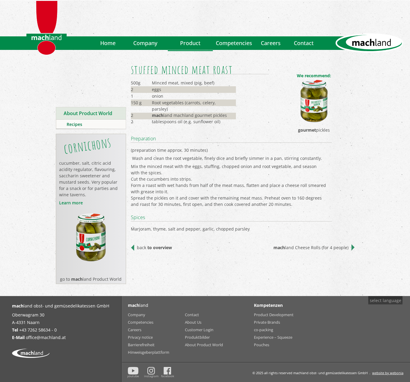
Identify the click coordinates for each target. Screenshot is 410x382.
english (380, 319)
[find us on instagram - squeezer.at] (151, 370)
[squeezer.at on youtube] (133, 370)
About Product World (204, 344)
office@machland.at (46, 337)
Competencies (234, 43)
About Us (193, 322)
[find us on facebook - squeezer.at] (167, 370)
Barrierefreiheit (141, 344)
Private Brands (267, 322)
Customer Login (199, 329)
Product (190, 43)
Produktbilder (197, 337)
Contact (304, 43)
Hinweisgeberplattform (144, 352)
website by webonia (387, 373)
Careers (271, 43)
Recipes (74, 124)
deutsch (381, 312)
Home (108, 43)
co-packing (263, 329)
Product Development (274, 314)
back (154, 247)
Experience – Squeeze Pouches (273, 338)
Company (145, 43)
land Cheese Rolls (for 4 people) (310, 247)
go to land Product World (91, 279)
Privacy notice (140, 337)
